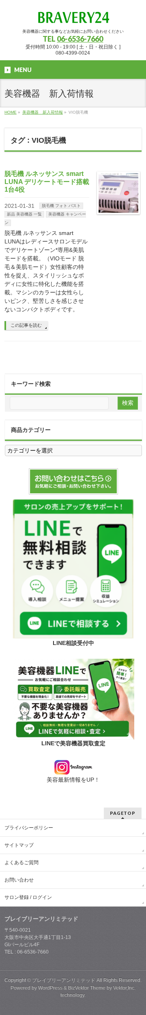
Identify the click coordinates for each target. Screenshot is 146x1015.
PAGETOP (122, 813)
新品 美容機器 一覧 (24, 214)
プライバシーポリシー (28, 828)
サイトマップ (19, 845)
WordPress (50, 988)
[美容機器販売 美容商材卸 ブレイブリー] (73, 15)
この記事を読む (26, 325)
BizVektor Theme (86, 988)
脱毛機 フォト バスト (61, 205)
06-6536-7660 (80, 38)
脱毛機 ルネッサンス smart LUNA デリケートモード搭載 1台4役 (46, 181)
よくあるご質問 (21, 862)
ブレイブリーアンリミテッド (63, 980)
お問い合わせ (19, 880)
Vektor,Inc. (124, 988)
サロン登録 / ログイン (28, 897)
